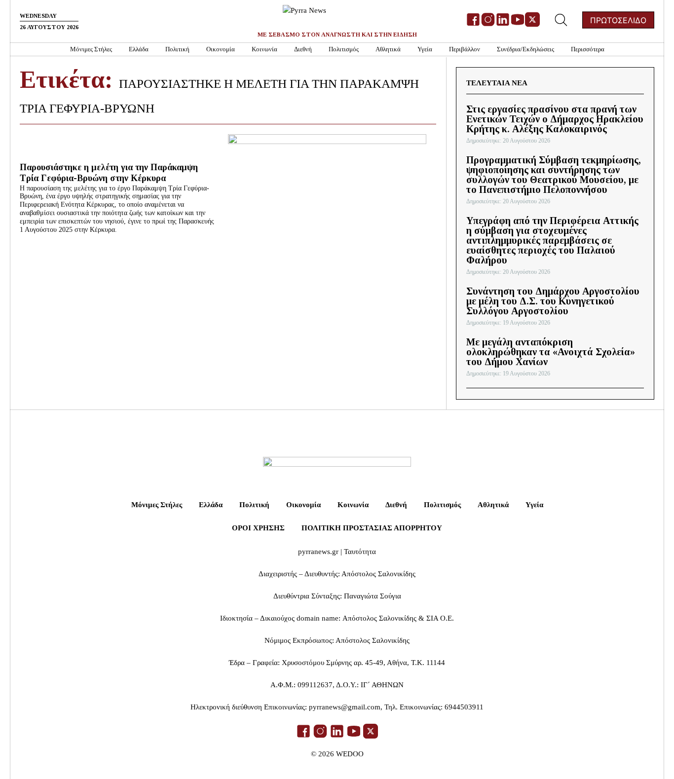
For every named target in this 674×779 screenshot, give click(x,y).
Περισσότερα (587, 49)
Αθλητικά (388, 49)
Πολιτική (177, 49)
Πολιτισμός (344, 49)
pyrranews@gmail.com (344, 707)
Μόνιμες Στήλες (91, 49)
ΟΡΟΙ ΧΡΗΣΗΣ (258, 528)
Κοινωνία (264, 49)
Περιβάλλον (464, 49)
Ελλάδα (139, 49)
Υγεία (424, 49)
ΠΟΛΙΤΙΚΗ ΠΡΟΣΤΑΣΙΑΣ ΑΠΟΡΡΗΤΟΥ (371, 528)
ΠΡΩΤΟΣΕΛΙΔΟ (618, 20)
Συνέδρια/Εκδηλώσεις (525, 49)
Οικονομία (220, 49)
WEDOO (350, 754)
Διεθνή (303, 49)
